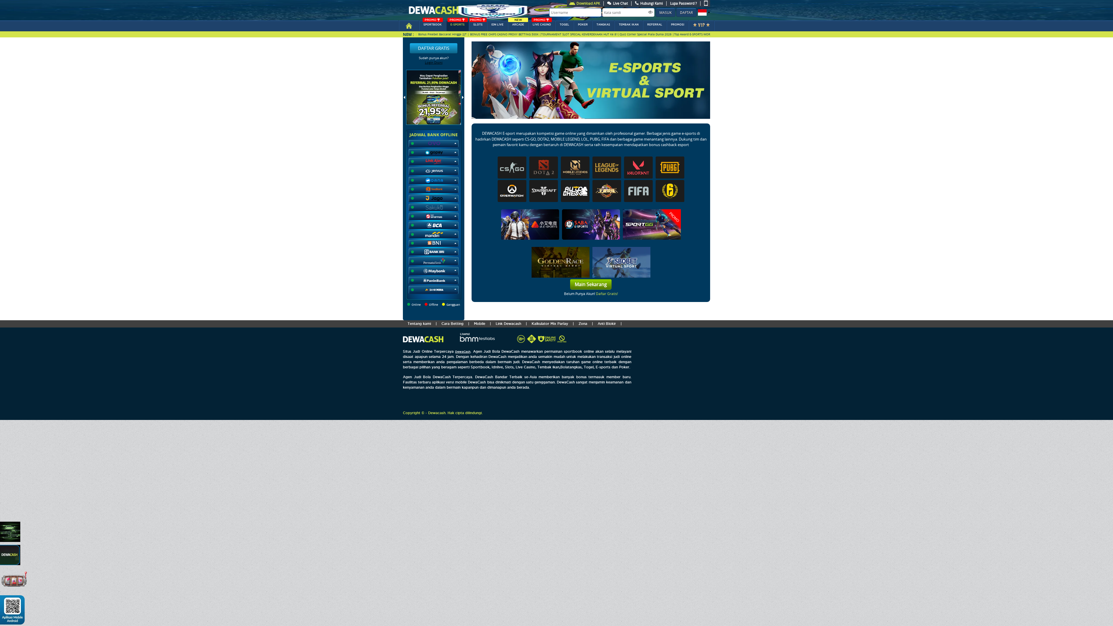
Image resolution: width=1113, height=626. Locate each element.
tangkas (603, 24)
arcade (518, 23)
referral (654, 24)
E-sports (457, 23)
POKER (583, 24)
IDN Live (497, 24)
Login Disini (434, 62)
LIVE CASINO (542, 23)
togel (564, 24)
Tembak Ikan (629, 24)
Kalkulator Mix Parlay (550, 323)
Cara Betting (452, 323)
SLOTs (476, 23)
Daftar (686, 12)
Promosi (677, 24)
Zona (583, 323)
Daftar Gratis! (607, 293)
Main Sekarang (591, 284)
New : (408, 34)
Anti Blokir (607, 323)
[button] (703, 12)
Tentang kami (419, 323)
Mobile (479, 323)
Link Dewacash (508, 323)
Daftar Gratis (433, 48)
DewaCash (462, 351)
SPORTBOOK (432, 23)
